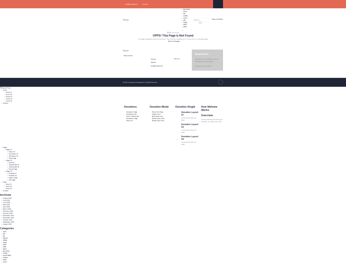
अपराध (4, 232)
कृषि (4, 234)
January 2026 (8, 213)
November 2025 (8, 218)
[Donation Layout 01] (177, 113)
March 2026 (7, 209)
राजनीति (5, 253)
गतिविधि (5, 240)
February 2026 (8, 211)
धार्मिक (4, 247)
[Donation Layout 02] (177, 125)
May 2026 (6, 205)
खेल (4, 236)
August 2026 (7, 198)
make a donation (217, 19)
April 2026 (6, 207)
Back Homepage (173, 41)
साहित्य (5, 260)
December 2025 (8, 215)
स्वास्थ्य (5, 262)
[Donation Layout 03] (177, 137)
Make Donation (128, 55)
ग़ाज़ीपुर (5, 242)
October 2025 (7, 220)
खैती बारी (5, 238)
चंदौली (4, 245)
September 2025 (8, 222)
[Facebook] (220, 4)
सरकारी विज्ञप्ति (7, 255)
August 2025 (7, 224)
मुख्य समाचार (6, 251)
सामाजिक (5, 258)
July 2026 (6, 200)
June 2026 (6, 202)
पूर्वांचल (5, 249)
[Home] (126, 19)
